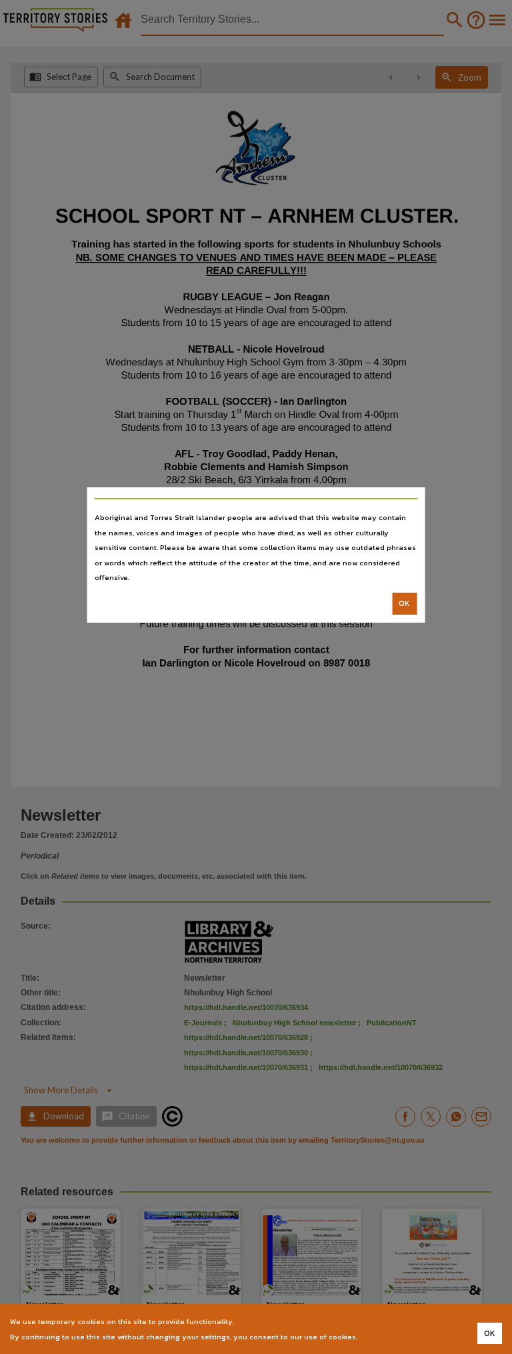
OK (404, 603)
